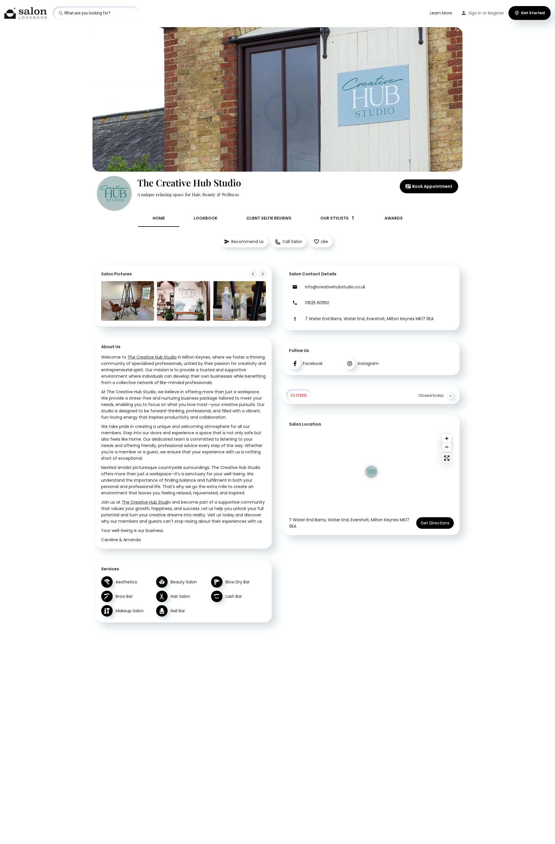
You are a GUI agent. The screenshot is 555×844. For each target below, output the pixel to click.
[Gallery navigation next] (263, 274)
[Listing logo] (114, 193)
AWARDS (393, 218)
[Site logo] (26, 12)
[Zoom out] (447, 447)
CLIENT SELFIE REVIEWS (268, 218)
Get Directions (435, 523)
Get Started (533, 13)
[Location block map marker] (371, 472)
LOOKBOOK (205, 218)
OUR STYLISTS (337, 218)
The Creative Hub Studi (145, 502)
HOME (159, 218)
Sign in (475, 13)
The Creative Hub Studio (152, 357)
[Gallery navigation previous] (253, 274)
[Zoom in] (447, 438)
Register (496, 13)
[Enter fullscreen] (447, 458)
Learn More (441, 13)
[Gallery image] (127, 301)
